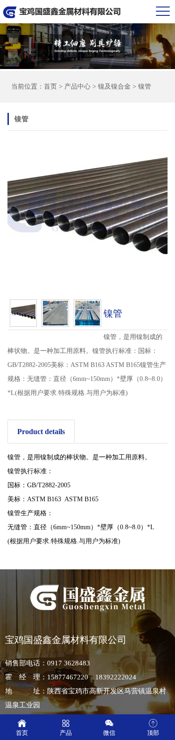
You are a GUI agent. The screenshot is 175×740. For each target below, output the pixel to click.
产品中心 (77, 86)
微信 (109, 732)
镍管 (144, 86)
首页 (50, 86)
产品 (66, 732)
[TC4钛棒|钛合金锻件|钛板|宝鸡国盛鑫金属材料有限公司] (62, 11)
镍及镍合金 (114, 86)
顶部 (153, 732)
